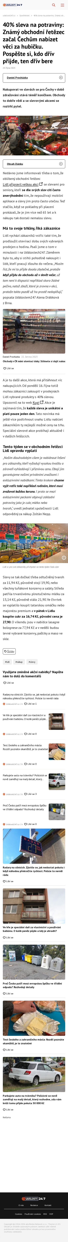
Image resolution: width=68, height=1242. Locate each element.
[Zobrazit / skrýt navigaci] (62, 5)
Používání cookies (33, 1214)
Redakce (34, 1205)
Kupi (36, 402)
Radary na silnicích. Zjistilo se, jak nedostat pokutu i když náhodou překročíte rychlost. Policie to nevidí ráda (34, 696)
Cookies (18, 1214)
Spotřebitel (24, 15)
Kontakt (48, 1205)
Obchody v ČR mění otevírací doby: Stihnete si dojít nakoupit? (34, 361)
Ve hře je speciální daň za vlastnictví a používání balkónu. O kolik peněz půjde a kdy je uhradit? (25, 717)
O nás (21, 1205)
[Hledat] (53, 5)
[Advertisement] (34, 1153)
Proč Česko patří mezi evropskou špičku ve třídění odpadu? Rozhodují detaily (24, 807)
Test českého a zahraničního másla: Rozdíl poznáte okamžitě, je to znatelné (25, 747)
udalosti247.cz (9, 15)
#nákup (19, 661)
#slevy (32, 661)
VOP (51, 1214)
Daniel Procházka (17, 77)
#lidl (7, 661)
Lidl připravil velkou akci (20, 184)
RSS (45, 1214)
